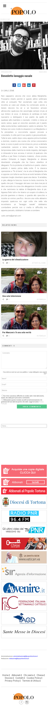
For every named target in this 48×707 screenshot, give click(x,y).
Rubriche (5, 19)
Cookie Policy (34, 678)
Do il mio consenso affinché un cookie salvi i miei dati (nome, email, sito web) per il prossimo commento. (22, 397)
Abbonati (16, 675)
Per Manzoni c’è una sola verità (16, 332)
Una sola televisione (11, 296)
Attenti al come (39, 263)
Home (5, 675)
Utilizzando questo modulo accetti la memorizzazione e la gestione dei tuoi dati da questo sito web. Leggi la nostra (22, 402)
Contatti (19, 678)
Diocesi (9, 678)
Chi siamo (29, 675)
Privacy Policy (12, 680)
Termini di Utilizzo (31, 680)
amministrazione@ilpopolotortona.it (25, 656)
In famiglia (41, 299)
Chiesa (40, 675)
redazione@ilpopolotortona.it (19, 658)
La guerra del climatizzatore (15, 259)
